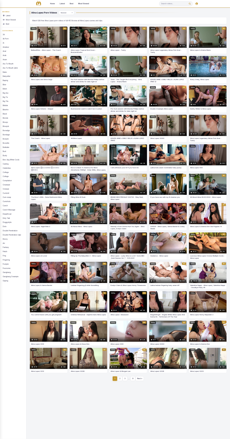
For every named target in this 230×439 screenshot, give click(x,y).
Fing (4, 256)
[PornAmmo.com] (38, 4)
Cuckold (6, 193)
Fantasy (6, 247)
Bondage (6, 135)
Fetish (5, 251)
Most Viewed (83, 4)
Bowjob (6, 139)
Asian (5, 60)
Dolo (4, 226)
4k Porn (6, 39)
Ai (3, 43)
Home (52, 4)
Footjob (6, 264)
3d (4, 34)
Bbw (4, 85)
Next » (139, 378)
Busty (5, 155)
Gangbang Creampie (10, 276)
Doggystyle (7, 222)
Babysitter (6, 76)
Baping (5, 80)
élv (4, 243)
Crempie (6, 189)
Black (5, 114)
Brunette (6, 143)
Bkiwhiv (6, 110)
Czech (5, 206)
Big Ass (5, 93)
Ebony (5, 239)
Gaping (5, 281)
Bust (4, 151)
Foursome (6, 268)
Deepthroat (7, 214)
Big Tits (5, 101)
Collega (6, 172)
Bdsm (5, 89)
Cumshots (6, 201)
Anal (4, 51)
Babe (5, 72)
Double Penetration (10, 231)
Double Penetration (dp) (12, 235)
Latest (62, 4)
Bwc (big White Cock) (11, 160)
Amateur (6, 47)
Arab (4, 55)
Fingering (6, 260)
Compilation (7, 181)
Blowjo (5, 122)
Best (71, 4)
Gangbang (7, 272)
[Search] (189, 4)
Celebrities (7, 168)
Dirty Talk (6, 218)
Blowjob (6, 126)
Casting (6, 164)
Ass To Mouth (8, 64)
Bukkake (6, 147)
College (6, 176)
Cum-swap (7, 197)
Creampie (6, 185)
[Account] (197, 3)
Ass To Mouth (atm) (10, 68)
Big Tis (5, 97)
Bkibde (5, 105)
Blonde (5, 118)
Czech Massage (9, 210)
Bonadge (6, 130)
